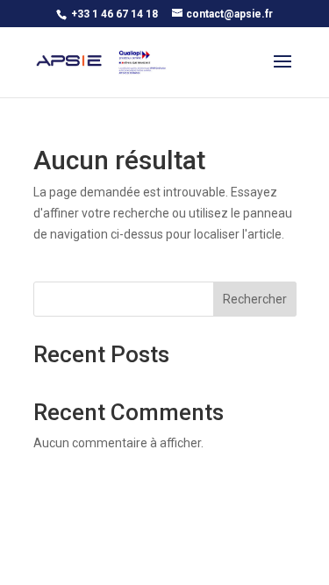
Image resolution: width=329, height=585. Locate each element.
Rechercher (255, 299)
